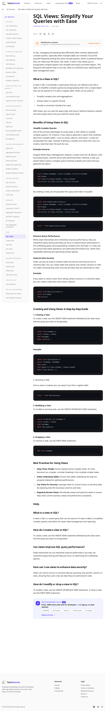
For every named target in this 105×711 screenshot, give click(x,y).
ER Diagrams (10, 139)
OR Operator (10, 76)
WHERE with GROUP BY (14, 165)
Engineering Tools (63, 3)
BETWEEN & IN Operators (14, 68)
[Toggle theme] (101, 3)
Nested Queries (11, 204)
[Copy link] (52, 34)
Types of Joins (10, 114)
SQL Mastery (10, 9)
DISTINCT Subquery (12, 217)
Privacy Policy (85, 685)
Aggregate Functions (13, 152)
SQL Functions (11, 182)
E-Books (57, 688)
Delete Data (10, 271)
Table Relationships (12, 135)
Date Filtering (10, 56)
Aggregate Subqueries (13, 212)
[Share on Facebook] (48, 34)
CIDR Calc (66, 611)
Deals (49, 3)
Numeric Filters (11, 72)
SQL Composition (12, 26)
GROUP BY (9, 148)
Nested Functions (12, 187)
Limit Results (10, 46)
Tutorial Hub (59, 691)
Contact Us (84, 697)
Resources (38, 3)
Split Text (9, 92)
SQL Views (9, 236)
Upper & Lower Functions (14, 101)
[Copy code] (100, 171)
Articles (57, 685)
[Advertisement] (68, 645)
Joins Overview (11, 110)
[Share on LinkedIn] (44, 34)
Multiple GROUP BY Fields (14, 173)
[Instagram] (98, 707)
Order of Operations (13, 191)
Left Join (8, 122)
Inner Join (9, 118)
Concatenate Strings (13, 97)
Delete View (10, 253)
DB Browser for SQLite (13, 294)
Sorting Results (11, 42)
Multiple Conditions (12, 80)
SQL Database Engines (13, 298)
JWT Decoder (56, 611)
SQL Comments (11, 30)
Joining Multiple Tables (14, 131)
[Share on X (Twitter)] (40, 34)
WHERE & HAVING (12, 169)
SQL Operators (11, 284)
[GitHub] (102, 707)
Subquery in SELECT (13, 208)
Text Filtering (10, 64)
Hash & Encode (77, 611)
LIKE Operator (10, 60)
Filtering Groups (11, 161)
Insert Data (10, 262)
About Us (84, 694)
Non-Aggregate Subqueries (11, 226)
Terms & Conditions (87, 688)
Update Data (10, 266)
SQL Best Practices (12, 34)
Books (78, 3)
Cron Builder (88, 611)
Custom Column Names (14, 38)
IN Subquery (10, 221)
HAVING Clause (11, 157)
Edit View (9, 245)
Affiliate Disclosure (92, 3)
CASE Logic (9, 195)
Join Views (9, 249)
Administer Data (11, 275)
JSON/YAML (46, 611)
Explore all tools (47, 615)
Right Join (9, 127)
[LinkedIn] (94, 707)
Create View (10, 241)
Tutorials (27, 3)
